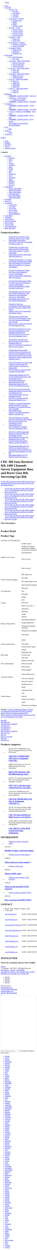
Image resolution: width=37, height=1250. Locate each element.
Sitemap (12, 970)
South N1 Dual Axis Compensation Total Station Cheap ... (20, 312)
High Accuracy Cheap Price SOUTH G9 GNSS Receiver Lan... (20, 324)
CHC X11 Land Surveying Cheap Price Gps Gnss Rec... (20, 786)
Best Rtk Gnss (5, 722)
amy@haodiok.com (7, 991)
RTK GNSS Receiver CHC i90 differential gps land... (19, 773)
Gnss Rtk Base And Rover (9, 724)
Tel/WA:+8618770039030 (9, 989)
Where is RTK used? (13, 874)
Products (7, 143)
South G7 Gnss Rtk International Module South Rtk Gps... (19, 413)
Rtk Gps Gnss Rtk (6, 736)
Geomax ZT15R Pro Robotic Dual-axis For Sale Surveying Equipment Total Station (18, 716)
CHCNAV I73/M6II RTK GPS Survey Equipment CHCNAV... (19, 758)
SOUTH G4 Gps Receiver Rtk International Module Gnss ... (18, 399)
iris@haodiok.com (6, 988)
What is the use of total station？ (18, 862)
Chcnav (7, 146)
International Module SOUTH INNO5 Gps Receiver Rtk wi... (18, 456)
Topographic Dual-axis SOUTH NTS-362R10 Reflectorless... (19, 300)
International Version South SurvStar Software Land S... (20, 358)
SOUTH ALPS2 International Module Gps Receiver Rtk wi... (18, 442)
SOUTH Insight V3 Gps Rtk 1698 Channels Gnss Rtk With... (19, 370)
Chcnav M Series (10, 148)
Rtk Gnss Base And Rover (9, 731)
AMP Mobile (20, 970)
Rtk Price (4, 738)
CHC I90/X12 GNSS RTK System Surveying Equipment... (19, 830)
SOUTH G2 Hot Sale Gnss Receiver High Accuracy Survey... (20, 346)
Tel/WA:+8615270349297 (9, 993)
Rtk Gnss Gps (5, 733)
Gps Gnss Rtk (20, 972)
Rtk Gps (3, 735)
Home (7, 141)
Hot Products (5, 970)
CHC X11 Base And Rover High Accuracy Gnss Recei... (20, 816)
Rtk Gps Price (30, 972)
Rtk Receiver (5, 740)
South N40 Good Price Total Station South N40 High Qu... (20, 255)
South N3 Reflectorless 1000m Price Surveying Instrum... (20, 276)
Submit (3, 966)
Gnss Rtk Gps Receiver (8, 972)
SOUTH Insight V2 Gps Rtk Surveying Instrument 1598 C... (18, 427)
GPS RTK (8, 145)
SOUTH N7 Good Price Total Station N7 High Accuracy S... (20, 243)
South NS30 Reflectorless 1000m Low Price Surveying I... (19, 287)
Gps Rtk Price (5, 729)
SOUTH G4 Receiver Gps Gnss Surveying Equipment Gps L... (19, 335)
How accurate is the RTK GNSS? (18, 900)
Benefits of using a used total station (19, 851)
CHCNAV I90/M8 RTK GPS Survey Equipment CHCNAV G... (20, 801)
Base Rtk (4, 720)
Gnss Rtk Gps (5, 726)
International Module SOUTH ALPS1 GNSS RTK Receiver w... (19, 385)
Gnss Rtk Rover (6, 727)
